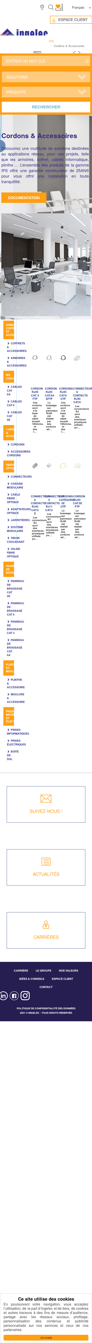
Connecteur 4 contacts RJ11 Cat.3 (54, 503)
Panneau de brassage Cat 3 (15, 627)
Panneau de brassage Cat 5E (15, 588)
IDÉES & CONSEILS (31, 979)
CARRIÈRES (46, 937)
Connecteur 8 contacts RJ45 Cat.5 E (40, 504)
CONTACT (46, 987)
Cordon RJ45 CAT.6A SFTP (51, 393)
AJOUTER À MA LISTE (36, 358)
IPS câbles (11, 376)
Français (78, 7)
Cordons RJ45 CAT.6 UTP (66, 393)
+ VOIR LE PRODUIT (34, 374)
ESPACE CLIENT (62, 979)
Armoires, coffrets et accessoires (16, 330)
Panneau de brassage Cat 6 (15, 608)
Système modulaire (15, 529)
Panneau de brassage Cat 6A (15, 647)
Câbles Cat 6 (14, 403)
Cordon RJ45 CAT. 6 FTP (37, 393)
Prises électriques (16, 742)
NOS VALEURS (68, 970)
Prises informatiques (18, 731)
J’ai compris (46, 1337)
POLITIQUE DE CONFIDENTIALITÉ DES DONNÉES (46, 1008)
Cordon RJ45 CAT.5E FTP (79, 501)
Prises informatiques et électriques (17, 716)
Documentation (24, 197)
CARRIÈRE (21, 970)
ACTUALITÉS (46, 874)
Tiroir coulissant (15, 540)
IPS (51, 41)
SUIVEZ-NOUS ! (46, 811)
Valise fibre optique (13, 552)
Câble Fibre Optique (13, 498)
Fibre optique (12, 466)
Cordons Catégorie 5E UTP (67, 501)
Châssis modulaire (15, 485)
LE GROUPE (43, 970)
